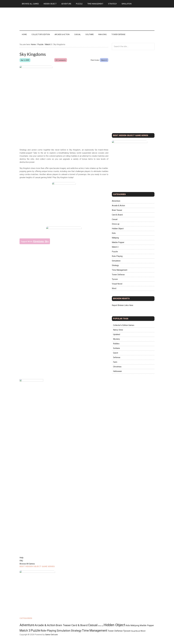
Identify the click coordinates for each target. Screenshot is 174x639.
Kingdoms (38, 241)
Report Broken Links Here (122, 305)
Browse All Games (27, 564)
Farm (115, 362)
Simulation (116, 261)
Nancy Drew (118, 330)
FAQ (21, 561)
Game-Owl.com (51, 634)
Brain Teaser (117, 210)
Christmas (117, 367)
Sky (47, 241)
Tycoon (115, 279)
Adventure (116, 201)
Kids (114, 233)
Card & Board (117, 215)
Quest (115, 353)
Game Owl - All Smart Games (42, 17)
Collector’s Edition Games (123, 325)
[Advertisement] (111, 18)
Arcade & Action (118, 205)
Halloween (117, 371)
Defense (116, 357)
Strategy (115, 265)
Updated (116, 334)
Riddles (116, 344)
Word (114, 288)
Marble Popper (118, 242)
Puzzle (115, 251)
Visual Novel (117, 284)
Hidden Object (118, 228)
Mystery (116, 339)
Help (21, 557)
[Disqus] (64, 286)
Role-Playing (117, 256)
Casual (114, 219)
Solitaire (116, 348)
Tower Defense (118, 274)
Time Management (119, 270)
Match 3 (104, 60)
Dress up (115, 224)
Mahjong (115, 238)
